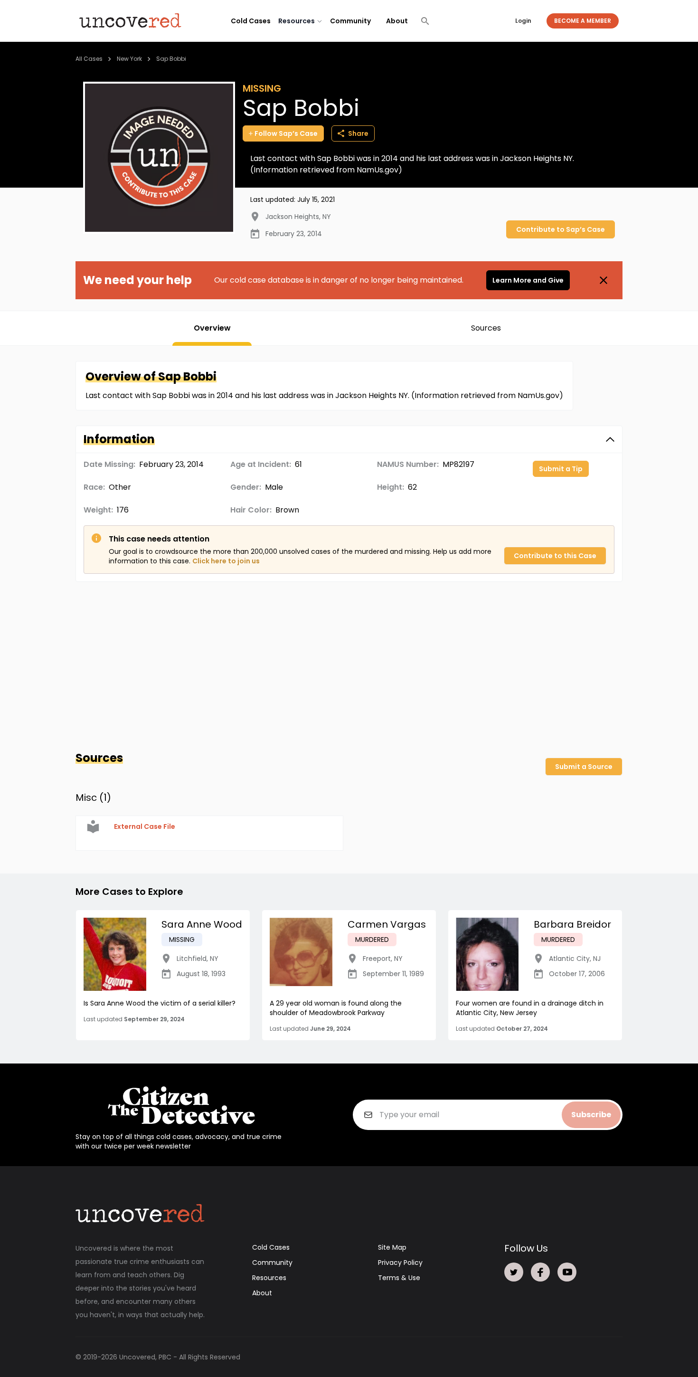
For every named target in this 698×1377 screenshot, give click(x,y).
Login (523, 21)
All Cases (89, 59)
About (397, 21)
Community (350, 21)
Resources (269, 1277)
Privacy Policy (400, 1262)
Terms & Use (399, 1277)
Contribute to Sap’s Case (560, 229)
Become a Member (582, 21)
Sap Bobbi (171, 59)
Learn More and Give (528, 280)
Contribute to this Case (555, 555)
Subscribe (591, 1114)
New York (129, 59)
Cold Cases (251, 21)
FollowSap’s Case (286, 133)
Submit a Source (584, 766)
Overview (212, 328)
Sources (486, 328)
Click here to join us (226, 561)
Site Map (392, 1247)
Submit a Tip (561, 469)
